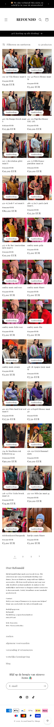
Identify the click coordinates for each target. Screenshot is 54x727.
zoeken (9, 636)
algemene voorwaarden (18, 643)
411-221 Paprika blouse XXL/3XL (37, 120)
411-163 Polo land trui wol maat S (14, 410)
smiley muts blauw (36, 287)
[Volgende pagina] (39, 556)
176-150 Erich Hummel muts (37, 452)
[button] (6, 19)
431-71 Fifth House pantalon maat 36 (35, 162)
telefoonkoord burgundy (13, 535)
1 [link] (14, 556)
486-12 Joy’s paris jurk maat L (37, 204)
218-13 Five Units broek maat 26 (13, 494)
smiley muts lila (34, 327)
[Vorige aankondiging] (5, 4)
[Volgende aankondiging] (48, 4)
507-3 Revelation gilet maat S (12, 162)
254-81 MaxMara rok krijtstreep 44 (11, 452)
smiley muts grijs (35, 245)
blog (8, 663)
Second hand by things (30, 721)
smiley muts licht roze (12, 327)
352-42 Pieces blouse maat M (39, 77)
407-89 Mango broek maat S (14, 120)
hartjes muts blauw (36, 535)
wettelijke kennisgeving (18, 656)
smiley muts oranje (11, 367)
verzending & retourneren (19, 650)
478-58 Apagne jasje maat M (38, 368)
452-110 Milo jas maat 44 (38, 493)
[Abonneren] (44, 686)
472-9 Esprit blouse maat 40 (38, 410)
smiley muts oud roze (12, 287)
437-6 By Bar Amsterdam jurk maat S (13, 246)
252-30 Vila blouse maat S (14, 76)
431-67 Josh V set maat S (13, 203)
